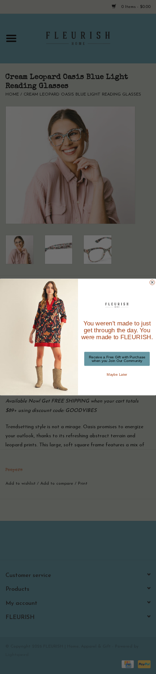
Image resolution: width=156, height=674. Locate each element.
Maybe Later (117, 374)
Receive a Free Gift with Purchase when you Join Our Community (117, 359)
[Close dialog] (152, 282)
